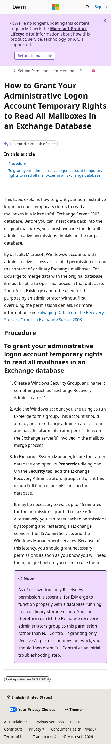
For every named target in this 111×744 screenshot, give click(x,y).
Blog (74, 721)
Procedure (17, 163)
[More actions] (102, 71)
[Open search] (87, 7)
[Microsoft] (55, 7)
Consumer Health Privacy (72, 729)
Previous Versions (48, 721)
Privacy (35, 729)
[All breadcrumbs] (8, 71)
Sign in (101, 6)
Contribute (13, 729)
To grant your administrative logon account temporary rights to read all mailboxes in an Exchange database (55, 173)
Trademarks (43, 736)
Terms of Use (15, 736)
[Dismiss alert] (105, 20)
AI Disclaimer (15, 721)
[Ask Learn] (93, 71)
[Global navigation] (5, 7)
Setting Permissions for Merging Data (48, 70)
